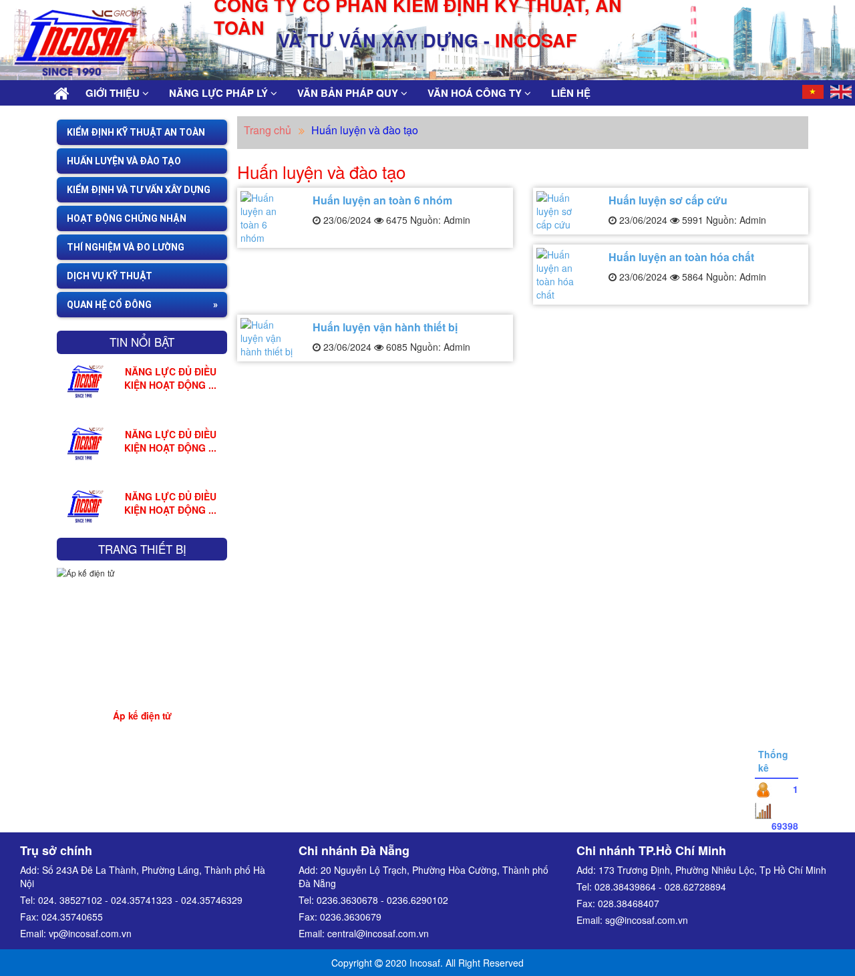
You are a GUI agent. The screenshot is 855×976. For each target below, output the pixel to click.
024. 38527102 (70, 900)
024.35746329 (211, 900)
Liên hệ (570, 93)
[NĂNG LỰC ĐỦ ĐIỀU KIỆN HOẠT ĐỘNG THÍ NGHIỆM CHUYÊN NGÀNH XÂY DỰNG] (85, 379)
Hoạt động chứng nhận (126, 218)
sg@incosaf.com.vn (646, 920)
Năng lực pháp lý (220, 93)
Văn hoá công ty (476, 93)
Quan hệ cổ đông (109, 304)
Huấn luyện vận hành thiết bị (385, 327)
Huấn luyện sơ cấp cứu (668, 200)
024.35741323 (141, 900)
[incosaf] (65, 34)
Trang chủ (267, 130)
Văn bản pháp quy (349, 93)
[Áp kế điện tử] (142, 646)
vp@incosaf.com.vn (90, 933)
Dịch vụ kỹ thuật (109, 276)
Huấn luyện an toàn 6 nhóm (382, 200)
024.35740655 (72, 916)
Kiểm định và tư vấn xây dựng (138, 189)
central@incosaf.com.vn (378, 933)
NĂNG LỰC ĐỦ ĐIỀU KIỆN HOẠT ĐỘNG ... (170, 378)
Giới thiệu (114, 93)
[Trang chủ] (61, 93)
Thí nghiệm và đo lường (125, 247)
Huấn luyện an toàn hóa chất (681, 257)
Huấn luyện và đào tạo (124, 161)
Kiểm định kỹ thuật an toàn (136, 132)
